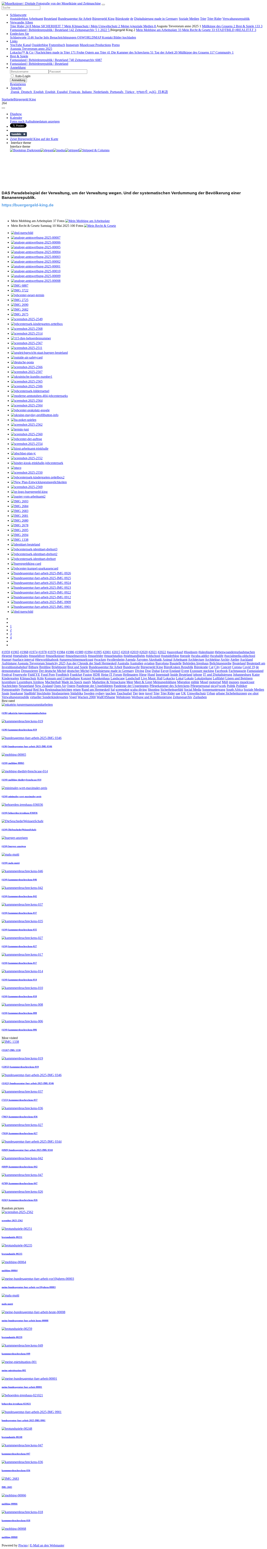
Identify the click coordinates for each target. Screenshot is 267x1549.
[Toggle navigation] (103, 4)
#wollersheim (116, 659)
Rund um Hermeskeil (96, 689)
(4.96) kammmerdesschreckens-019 (19, 729)
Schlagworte (18, 15)
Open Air (60, 686)
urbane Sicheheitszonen (231, 693)
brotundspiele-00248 (12, 1437)
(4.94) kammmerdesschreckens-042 (19, 896)
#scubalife (216, 656)
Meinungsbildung (164, 682)
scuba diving (138, 689)
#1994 (88, 652)
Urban (211, 693)
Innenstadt (162, 674)
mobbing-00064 (10, 1270)
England (174, 671)
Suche (39, 37)
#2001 (107, 652)
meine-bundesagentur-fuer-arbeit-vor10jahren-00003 (29, 1287)
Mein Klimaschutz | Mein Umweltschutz (92, 26)
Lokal (180, 678)
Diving (139, 671)
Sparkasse (16, 693)
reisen (77, 689)
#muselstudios (113, 656)
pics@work (218, 686)
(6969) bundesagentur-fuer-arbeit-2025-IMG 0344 (27, 1150)
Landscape (118, 678)
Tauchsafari (124, 693)
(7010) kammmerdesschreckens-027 (20, 1133)
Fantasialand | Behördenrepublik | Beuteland (42, 30)
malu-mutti (7, 1304)
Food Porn (48, 674)
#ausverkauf (175, 652)
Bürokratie (122, 18)
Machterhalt (53, 682)
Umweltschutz (196, 693)
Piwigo (23, 1545)
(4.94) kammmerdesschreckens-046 (19, 879)
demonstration (11, 671)
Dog (148, 671)
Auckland (246, 659)
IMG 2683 (7, 1487)
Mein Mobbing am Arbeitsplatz (158, 30)
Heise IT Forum (111, 674)
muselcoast (247, 682)
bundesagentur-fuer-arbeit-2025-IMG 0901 (23, 1420)
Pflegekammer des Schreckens (170, 686)
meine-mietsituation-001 (14, 1370)
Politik (231, 686)
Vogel (73, 697)
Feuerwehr (20, 674)
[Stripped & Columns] (94, 150)
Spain (5, 693)
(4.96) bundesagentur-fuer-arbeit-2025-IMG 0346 (27, 746)
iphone (197, 674)
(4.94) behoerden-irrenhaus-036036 (20, 813)
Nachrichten (10, 686)
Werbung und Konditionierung (151, 697)
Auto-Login (22, 76)
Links (14, 41)
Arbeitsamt (36, 18)
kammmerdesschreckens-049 (16, 1353)
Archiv (225, 659)
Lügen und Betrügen (239, 678)
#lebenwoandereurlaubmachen (235, 652)
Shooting (154, 689)
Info (47, 37)
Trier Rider (214, 18)
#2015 (116, 652)
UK (183, 693)
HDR (96, 674)
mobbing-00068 (10, 1537)
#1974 (33, 652)
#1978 (42, 652)
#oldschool (153, 656)
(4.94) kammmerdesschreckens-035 (19, 929)
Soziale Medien (189, 18)
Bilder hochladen (124, 37)
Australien (136, 663)
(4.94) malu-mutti (11, 863)
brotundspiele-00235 (12, 1254)
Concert (226, 667)
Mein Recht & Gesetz (198, 30)
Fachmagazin (237, 671)
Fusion (87, 674)
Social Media (192, 689)
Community (224, 52)
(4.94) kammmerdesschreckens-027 (19, 946)
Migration (183, 682)
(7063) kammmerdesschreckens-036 (20, 1116)
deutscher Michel (78, 671)
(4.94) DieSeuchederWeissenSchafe (19, 829)
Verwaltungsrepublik (236, 18)
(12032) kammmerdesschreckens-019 (20, 1067)
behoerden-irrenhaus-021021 (16, 1403)
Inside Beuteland (181, 674)
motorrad (215, 682)
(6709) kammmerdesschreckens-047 (20, 1183)
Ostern (71, 686)
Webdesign (123, 697)
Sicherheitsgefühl (171, 689)
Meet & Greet (143, 682)
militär (195, 682)
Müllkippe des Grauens (218, 26)
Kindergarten (10, 678)
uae (178, 693)
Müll (225, 682)
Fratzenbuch (57, 45)
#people (185, 656)
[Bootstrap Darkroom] (25, 150)
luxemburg (9, 682)
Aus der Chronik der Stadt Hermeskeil (91, 663)
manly (87, 682)
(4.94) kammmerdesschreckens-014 (19, 979)
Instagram (72, 45)
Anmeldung (18, 67)
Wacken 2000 (87, 697)
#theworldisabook (47, 659)
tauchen (111, 693)
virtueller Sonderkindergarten (49, 697)
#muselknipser (55, 656)
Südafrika (76, 693)
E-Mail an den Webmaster (47, 1545)
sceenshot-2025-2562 (12, 1220)
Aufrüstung (9, 663)
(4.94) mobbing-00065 (13, 763)
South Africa (234, 689)
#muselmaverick (76, 656)
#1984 (61, 652)
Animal (167, 659)
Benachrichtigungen (63, 37)
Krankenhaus (101, 678)
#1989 (79, 652)
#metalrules (20, 656)
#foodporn (191, 652)
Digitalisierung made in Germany (156, 18)
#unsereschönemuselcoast (76, 659)
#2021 (153, 652)
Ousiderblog (40, 45)
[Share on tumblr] (18, 135)
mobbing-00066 (10, 1504)
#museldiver (37, 656)
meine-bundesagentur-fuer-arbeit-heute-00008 (25, 1320)
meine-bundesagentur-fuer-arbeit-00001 (22, 1387)
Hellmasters (130, 674)
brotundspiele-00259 (12, 1337)
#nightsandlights (134, 656)
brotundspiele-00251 (12, 1237)
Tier (135, 693)
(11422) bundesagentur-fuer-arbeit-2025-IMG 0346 (28, 1083)
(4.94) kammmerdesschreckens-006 (19, 1029)
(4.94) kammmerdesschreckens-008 (19, 1013)
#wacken (100, 659)
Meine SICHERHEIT (47, 26)
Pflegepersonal (200, 686)
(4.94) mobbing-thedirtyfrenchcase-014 (21, 779)
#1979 (52, 652)
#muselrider (95, 656)
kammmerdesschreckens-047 (16, 1453)
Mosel (204, 682)
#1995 (97, 652)
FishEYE (34, 674)
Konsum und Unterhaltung (62, 678)
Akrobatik (155, 659)
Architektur (212, 659)
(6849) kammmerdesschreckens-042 (20, 1166)
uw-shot (253, 693)
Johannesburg (242, 674)
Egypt (165, 671)
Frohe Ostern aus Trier (93, 52)
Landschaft (133, 678)
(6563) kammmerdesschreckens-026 (20, 1200)
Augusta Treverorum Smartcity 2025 (41, 663)
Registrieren (18, 84)
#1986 (70, 652)
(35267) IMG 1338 (11, 1050)
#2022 (162, 652)
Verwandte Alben (21, 22)
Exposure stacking (202, 671)
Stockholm (44, 693)
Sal (113, 689)
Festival (7, 674)
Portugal (26, 689)
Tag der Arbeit (166, 52)
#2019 (134, 652)
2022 (105, 30)
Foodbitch (62, 674)
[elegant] (46, 150)
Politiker (241, 686)
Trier (203, 18)
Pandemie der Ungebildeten (94, 686)
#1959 (6, 652)
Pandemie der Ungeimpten (131, 686)
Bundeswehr (131, 667)
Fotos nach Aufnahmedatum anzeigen (35, 121)
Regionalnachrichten (58, 689)
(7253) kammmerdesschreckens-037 (20, 1100)
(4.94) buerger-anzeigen (14, 846)
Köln (40, 678)
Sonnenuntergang (213, 689)
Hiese (143, 674)
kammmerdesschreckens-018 (16, 1520)
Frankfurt (76, 674)
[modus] (59, 150)
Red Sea (38, 689)
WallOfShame (106, 697)
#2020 (143, 652)
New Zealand (44, 686)
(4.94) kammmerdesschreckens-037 (19, 913)
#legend (7, 656)
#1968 (24, 652)
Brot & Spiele (249, 26)
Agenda (130, 659)
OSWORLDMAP (89, 37)
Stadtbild (30, 693)
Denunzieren (29, 671)
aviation (149, 663)
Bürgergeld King (103, 18)
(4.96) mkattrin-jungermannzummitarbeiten (24, 713)
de (131, 18)
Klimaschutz (28, 678)
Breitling (45, 667)
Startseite (8, 99)
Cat (211, 667)
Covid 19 (249, 667)
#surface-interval (23, 659)
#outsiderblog (19, 18)
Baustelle (176, 663)
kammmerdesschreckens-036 (16, 1470)
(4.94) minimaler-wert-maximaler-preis (21, 796)
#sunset (6, 659)
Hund (151, 674)
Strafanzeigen (60, 693)
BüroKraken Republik (178, 667)
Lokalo (189, 678)
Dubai (156, 671)
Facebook (221, 671)
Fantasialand (255, 671)
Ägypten (142, 659)
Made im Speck (72, 682)
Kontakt (107, 37)
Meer (129, 682)
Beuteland (50, 18)
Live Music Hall (151, 678)
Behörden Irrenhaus (196, 663)
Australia (123, 663)
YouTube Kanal (20, 45)
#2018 (125, 652)
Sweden (89, 693)
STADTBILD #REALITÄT (236, 30)
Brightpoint (59, 667)
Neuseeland (26, 686)
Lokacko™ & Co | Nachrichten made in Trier (43, 52)
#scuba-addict (200, 656)
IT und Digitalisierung (217, 674)
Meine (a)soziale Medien (138, 26)
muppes (234, 682)
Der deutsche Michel (52, 671)
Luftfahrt (218, 678)
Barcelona (162, 663)
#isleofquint (206, 652)
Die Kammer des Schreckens (132, 52)
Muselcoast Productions (95, 45)
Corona (237, 667)
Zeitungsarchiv (87, 30)
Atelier (234, 659)
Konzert (86, 678)
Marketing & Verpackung (109, 682)
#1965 (15, 652)
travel (148, 693)
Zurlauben (200, 697)
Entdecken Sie (19, 33)
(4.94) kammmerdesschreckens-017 (19, 963)
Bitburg (33, 667)
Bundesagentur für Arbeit (74, 18)
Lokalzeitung (203, 678)
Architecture (196, 659)
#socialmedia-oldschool (239, 656)
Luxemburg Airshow (30, 682)
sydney (100, 693)
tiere (141, 693)
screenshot (122, 689)
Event (185, 671)
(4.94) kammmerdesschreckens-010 (19, 996)
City (217, 667)
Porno (116, 45)
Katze (256, 674)
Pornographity (11, 689)
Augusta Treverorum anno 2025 (31, 48)
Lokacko (169, 678)
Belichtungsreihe (220, 663)
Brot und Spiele (77, 667)
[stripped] (72, 150)
